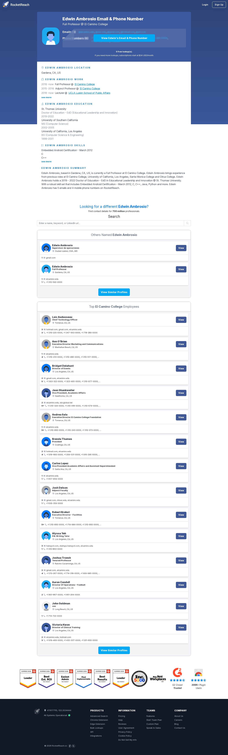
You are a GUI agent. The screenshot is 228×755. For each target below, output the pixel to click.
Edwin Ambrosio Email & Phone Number (103, 18)
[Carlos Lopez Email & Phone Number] (46, 466)
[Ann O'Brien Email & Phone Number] (46, 344)
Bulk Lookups (96, 728)
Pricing (121, 716)
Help (120, 720)
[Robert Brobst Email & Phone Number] (46, 515)
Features (150, 716)
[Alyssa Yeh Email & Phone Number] (46, 536)
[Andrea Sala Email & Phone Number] (46, 417)
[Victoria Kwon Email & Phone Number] (46, 627)
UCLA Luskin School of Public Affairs (89, 92)
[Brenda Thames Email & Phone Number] (46, 441)
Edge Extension (97, 724)
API (91, 732)
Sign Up (219, 4)
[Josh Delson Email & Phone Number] (46, 490)
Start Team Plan (154, 720)
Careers (178, 720)
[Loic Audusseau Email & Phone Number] (46, 319)
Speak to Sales (153, 728)
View (181, 248)
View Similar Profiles (114, 292)
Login (205, 4)
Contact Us (179, 728)
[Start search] (187, 223)
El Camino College (96, 24)
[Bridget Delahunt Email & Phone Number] (46, 368)
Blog (176, 724)
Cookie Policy (125, 735)
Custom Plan (152, 724)
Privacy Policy (125, 732)
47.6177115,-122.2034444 (59, 710)
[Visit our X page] (73, 746)
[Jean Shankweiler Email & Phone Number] (46, 393)
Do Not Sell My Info (127, 740)
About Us (178, 716)
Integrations (96, 735)
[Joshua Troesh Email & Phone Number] (46, 560)
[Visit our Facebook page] (69, 746)
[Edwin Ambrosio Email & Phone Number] (50, 36)
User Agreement (126, 728)
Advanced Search (99, 716)
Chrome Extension (99, 720)
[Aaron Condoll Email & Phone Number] (46, 585)
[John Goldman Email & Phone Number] (46, 606)
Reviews (122, 724)
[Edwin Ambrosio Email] (46, 248)
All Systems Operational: (56, 715)
